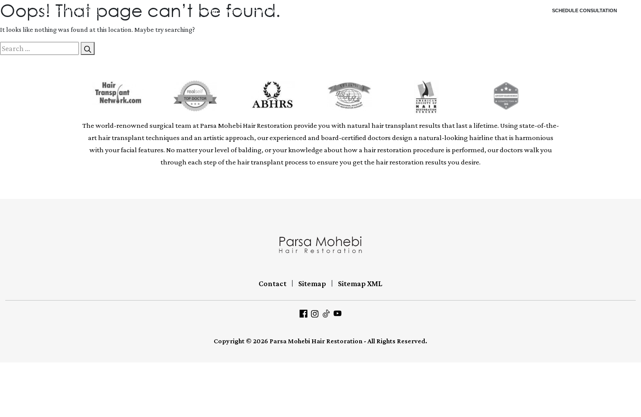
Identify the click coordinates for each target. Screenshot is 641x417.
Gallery (423, 10)
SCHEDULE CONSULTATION (584, 10)
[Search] (88, 48)
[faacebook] (303, 313)
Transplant (308, 10)
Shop (452, 10)
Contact (477, 10)
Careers (510, 10)
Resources (368, 10)
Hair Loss (267, 10)
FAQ (340, 10)
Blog (401, 10)
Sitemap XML (360, 283)
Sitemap (312, 283)
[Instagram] (315, 313)
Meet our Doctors (217, 10)
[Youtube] (337, 313)
